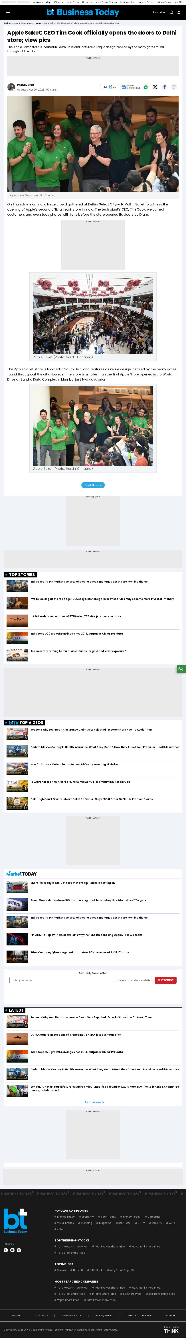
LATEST (16, 1010)
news (38, 23)
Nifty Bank (96, 1270)
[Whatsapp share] (145, 87)
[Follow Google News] (130, 87)
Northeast (87, 2)
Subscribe (159, 12)
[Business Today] (83, 12)
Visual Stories (65, 1223)
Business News (11, 23)
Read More (91, 485)
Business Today (41, 2)
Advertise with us (72, 1315)
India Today (73, 2)
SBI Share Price (132, 1294)
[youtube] (12, 1250)
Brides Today (164, 2)
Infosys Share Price (104, 1294)
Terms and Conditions (138, 1315)
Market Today (66, 1217)
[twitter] (19, 1250)
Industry (157, 1223)
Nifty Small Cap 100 (122, 1270)
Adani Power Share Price (110, 1246)
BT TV (141, 1223)
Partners (170, 1315)
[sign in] (178, 12)
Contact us (41, 1315)
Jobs (60, 1229)
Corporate (154, 1217)
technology (27, 23)
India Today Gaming (106, 2)
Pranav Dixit (25, 85)
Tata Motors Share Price (72, 1246)
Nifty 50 (78, 1270)
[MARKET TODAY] (22, 874)
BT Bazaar (59, 2)
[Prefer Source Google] (109, 87)
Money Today (131, 1217)
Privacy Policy (104, 1315)
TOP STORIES (22, 574)
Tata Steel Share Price (71, 1253)
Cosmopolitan (127, 2)
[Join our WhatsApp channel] (181, 672)
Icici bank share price (162, 1294)
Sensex (61, 1270)
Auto (172, 1223)
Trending (86, 1223)
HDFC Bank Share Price (146, 1246)
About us (16, 1315)
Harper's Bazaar (146, 2)
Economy (88, 1217)
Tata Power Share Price (101, 1300)
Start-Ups (124, 1223)
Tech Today (108, 1217)
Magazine (105, 1223)
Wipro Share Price (68, 1300)
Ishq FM (178, 2)
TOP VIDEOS (31, 722)
